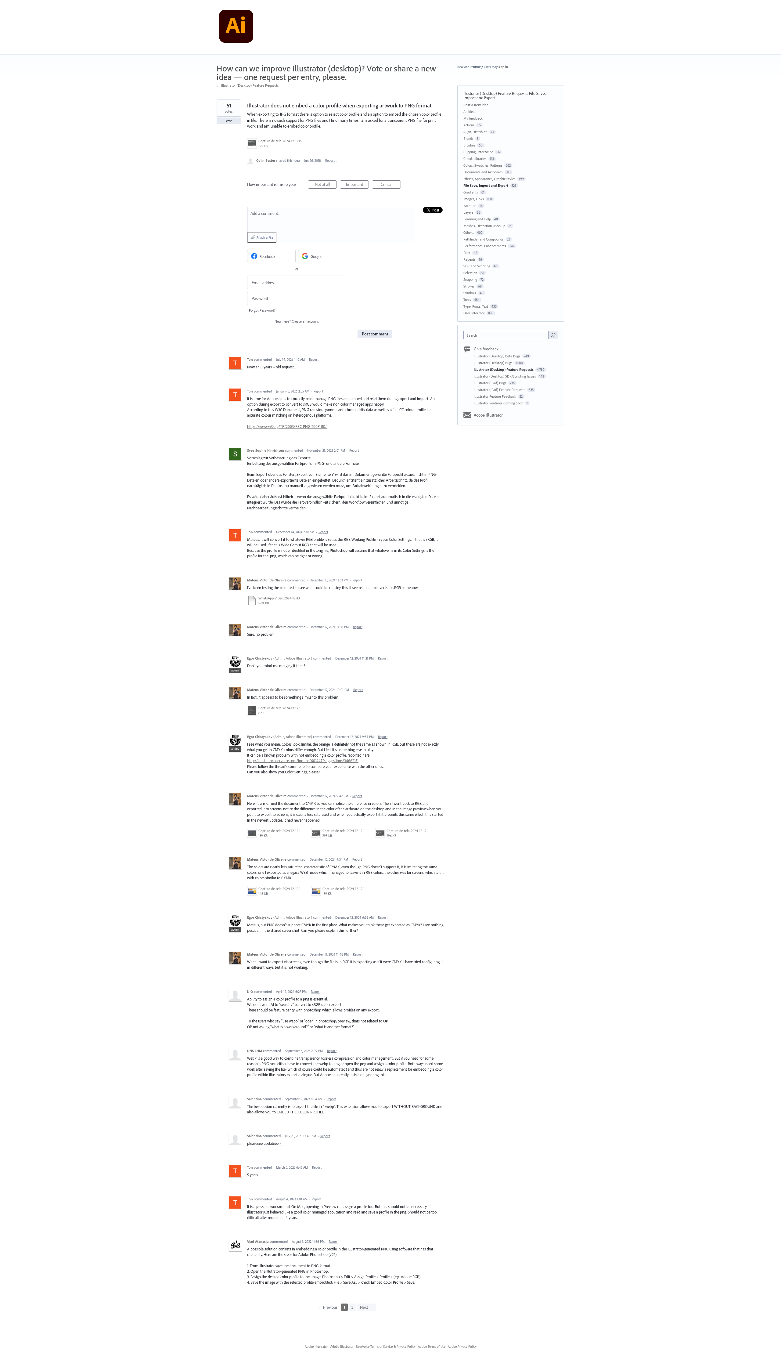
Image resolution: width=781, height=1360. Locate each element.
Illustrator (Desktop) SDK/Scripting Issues (505, 376)
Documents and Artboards (483, 172)
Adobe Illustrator (488, 415)
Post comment (375, 334)
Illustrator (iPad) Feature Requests (500, 389)
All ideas (469, 111)
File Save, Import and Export (485, 185)
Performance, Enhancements (484, 246)
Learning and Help (477, 219)
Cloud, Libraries (475, 158)
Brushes (469, 145)
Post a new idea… (477, 105)
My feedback (473, 118)
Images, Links (473, 199)
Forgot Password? (262, 310)
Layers (468, 212)
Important (357, 185)
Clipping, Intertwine (478, 152)
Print (466, 252)
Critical (391, 185)
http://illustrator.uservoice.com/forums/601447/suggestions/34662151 (302, 760)
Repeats (469, 259)
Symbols (469, 293)
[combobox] (507, 335)
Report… (331, 160)
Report (314, 359)
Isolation (469, 205)
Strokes (469, 286)
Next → (366, 1307)
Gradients (470, 192)
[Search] (553, 335)
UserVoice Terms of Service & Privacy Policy (386, 1346)
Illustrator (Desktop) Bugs (493, 362)
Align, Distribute (475, 131)
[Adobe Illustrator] (236, 27)
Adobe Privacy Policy (462, 1346)
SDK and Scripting (476, 266)
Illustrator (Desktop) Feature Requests (495, 93)
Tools (467, 299)
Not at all (326, 185)
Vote (229, 121)
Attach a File (265, 237)
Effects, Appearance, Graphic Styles (489, 178)
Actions (468, 125)
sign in (503, 67)
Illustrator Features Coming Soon (499, 403)
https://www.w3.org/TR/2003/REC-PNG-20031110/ (287, 426)
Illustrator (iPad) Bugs (490, 383)
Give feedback (486, 349)
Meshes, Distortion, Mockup (484, 225)
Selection (470, 272)
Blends (468, 138)
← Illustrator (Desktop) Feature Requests (248, 85)
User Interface (474, 313)
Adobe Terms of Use (431, 1346)
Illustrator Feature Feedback (495, 396)
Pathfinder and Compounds (483, 239)
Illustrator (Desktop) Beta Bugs (497, 356)
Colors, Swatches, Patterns (482, 165)
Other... (468, 232)
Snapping (470, 279)
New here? (297, 321)
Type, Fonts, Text (475, 306)
